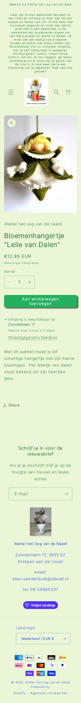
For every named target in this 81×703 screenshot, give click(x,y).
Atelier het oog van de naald (47, 682)
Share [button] (14, 405)
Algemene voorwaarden (49, 693)
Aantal (9, 271)
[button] (11, 92)
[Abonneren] (66, 494)
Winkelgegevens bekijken (32, 337)
